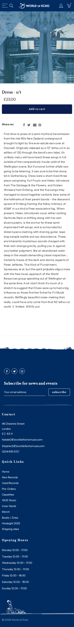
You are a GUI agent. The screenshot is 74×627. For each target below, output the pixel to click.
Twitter (29, 125)
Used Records (10, 483)
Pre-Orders (9, 489)
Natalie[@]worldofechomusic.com (22, 439)
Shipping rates (10, 529)
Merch (6, 511)
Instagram (22, 371)
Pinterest (39, 125)
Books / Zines (10, 517)
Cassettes (8, 494)
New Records (10, 477)
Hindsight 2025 (11, 523)
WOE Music (9, 500)
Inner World (9, 506)
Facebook (24, 125)
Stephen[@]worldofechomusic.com (23, 446)
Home (5, 471)
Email (34, 125)
